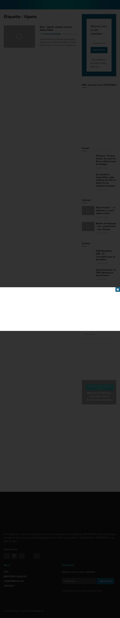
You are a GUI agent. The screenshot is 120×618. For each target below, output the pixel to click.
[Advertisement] (60, 309)
